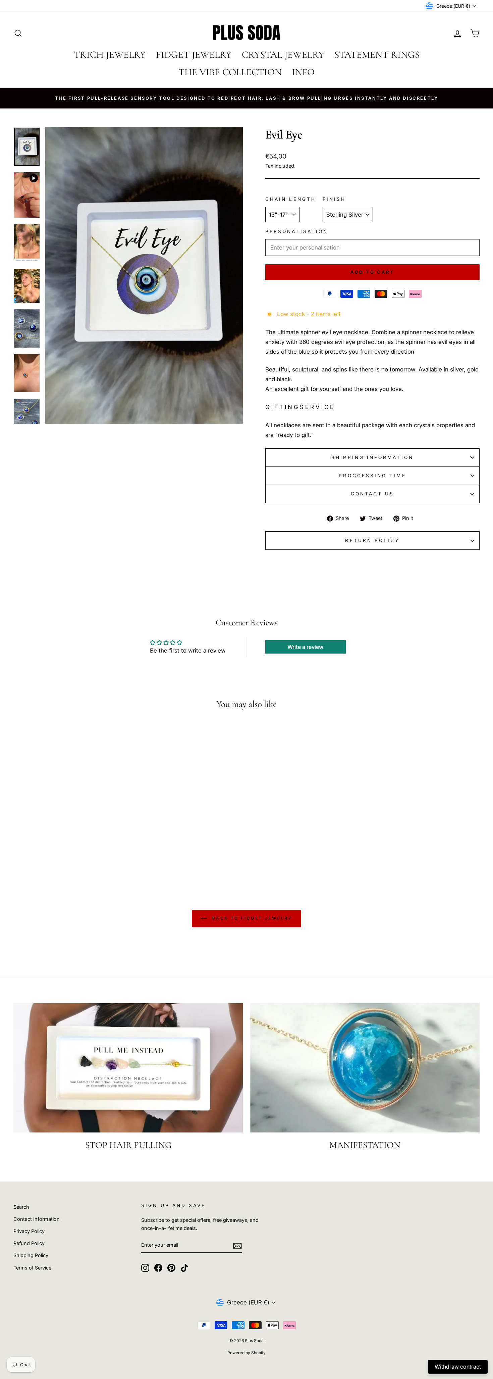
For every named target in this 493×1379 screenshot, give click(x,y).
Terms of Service (32, 1268)
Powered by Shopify (246, 1352)
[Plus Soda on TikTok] (184, 1267)
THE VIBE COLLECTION (230, 72)
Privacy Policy (29, 1231)
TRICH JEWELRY (110, 54)
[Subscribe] (237, 1245)
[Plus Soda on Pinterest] (171, 1267)
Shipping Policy (30, 1255)
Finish (334, 199)
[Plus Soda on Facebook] (158, 1267)
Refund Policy (29, 1243)
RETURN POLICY (372, 540)
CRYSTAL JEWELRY (283, 54)
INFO (303, 72)
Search (21, 1207)
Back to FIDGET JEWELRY (251, 918)
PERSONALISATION (296, 231)
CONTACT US (372, 493)
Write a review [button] (305, 646)
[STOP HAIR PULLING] (128, 1067)
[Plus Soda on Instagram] (145, 1267)
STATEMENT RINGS (377, 54)
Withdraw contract (458, 1366)
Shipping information (372, 457)
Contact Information (36, 1219)
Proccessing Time (372, 475)
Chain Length (290, 199)
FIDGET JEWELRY (194, 54)
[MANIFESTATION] (365, 1067)
